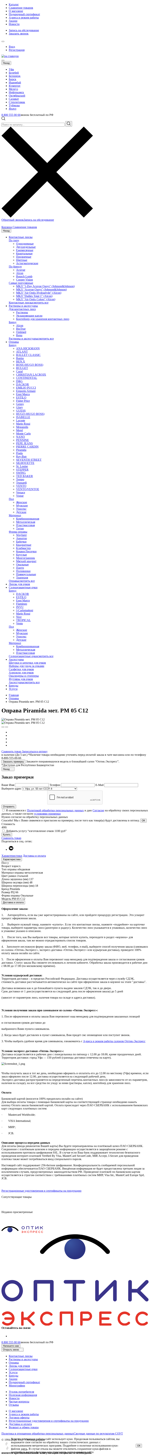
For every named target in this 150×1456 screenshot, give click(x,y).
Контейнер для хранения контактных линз (42, 318)
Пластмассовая (25, 525)
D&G (19, 381)
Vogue (20, 495)
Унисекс (21, 508)
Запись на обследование (24, 30)
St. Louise (22, 466)
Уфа (11, 69)
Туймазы (14, 105)
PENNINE (22, 440)
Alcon (19, 273)
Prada (19, 453)
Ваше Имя (7, 784)
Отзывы (14, 1404)
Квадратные (23, 544)
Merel (19, 430)
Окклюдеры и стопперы (24, 675)
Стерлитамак (17, 102)
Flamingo (21, 603)
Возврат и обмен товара (24, 1427)
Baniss (20, 358)
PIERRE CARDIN (27, 446)
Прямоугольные (26, 574)
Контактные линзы (21, 237)
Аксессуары (16, 659)
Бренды (13, 685)
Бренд (12, 322)
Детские (21, 512)
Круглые (21, 554)
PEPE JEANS (24, 443)
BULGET (22, 368)
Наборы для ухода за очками (26, 666)
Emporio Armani (25, 391)
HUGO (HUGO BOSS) (30, 413)
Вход (12, 46)
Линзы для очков (19, 584)
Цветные (21, 260)
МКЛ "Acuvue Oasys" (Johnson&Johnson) (41, 289)
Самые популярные (21, 282)
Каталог (14, 4)
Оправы (14, 341)
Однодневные (25, 243)
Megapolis (22, 427)
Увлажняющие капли (29, 315)
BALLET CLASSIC (28, 354)
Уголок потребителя (21, 1391)
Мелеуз (13, 89)
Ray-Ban (21, 456)
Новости (14, 24)
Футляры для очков (21, 679)
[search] (68, 124)
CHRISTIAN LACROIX (31, 374)
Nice (19, 616)
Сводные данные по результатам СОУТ (98, 1433)
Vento (19, 623)
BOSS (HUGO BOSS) (29, 364)
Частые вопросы (19, 1401)
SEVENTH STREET (29, 459)
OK (143, 820)
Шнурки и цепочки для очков (27, 662)
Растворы (22, 312)
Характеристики (11, 855)
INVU (20, 607)
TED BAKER (24, 476)
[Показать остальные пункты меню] (2, 41)
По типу (14, 240)
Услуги (13, 688)
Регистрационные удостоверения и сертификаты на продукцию (41, 1190)
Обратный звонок (12, 219)
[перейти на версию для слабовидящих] (6, 40)
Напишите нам (11, 1346)
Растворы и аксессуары (23, 305)
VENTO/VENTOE (27, 489)
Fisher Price (23, 400)
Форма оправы (18, 531)
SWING (21, 472)
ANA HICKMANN (28, 348)
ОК (138, 1445)
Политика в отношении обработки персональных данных (37, 1433)
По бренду (15, 266)
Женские (21, 502)
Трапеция (22, 577)
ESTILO (21, 397)
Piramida (21, 449)
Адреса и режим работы (24, 17)
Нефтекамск (16, 92)
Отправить (9, 806)
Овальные (22, 564)
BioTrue (21, 328)
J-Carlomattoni (24, 610)
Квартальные (24, 253)
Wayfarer (21, 535)
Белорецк (14, 75)
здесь (24, 1448)
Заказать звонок (19, 33)
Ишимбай (15, 82)
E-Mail (99, 784)
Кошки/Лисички (26, 551)
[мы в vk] (11, 849)
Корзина (7, 227)
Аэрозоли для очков (21, 672)
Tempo (20, 479)
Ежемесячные (24, 250)
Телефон (55, 784)
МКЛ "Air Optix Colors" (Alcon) (35, 299)
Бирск (12, 79)
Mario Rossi (23, 423)
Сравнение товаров (21, 7)
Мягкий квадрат (26, 561)
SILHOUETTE (25, 463)
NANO (20, 436)
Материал (15, 515)
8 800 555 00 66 (10, 114)
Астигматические (27, 263)
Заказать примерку (13, 761)
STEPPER (22, 469)
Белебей (14, 72)
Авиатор (21, 538)
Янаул (12, 108)
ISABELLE (23, 417)
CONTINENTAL (26, 377)
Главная (14, 695)
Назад (6, 63)
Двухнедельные (26, 246)
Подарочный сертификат (24, 14)
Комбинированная (27, 518)
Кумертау (14, 85)
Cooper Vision (24, 279)
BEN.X (20, 361)
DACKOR (22, 384)
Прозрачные (23, 256)
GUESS (21, 410)
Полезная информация (23, 1395)
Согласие (98, 810)
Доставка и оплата (34, 855)
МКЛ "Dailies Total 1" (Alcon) (34, 296)
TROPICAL (23, 620)
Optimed (21, 332)
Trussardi (21, 482)
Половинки (23, 571)
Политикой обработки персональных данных (55, 810)
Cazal (19, 371)
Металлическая (25, 521)
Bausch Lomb (24, 276)
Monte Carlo (23, 433)
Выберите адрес (11, 788)
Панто (20, 567)
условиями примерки (47, 813)
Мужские (22, 505)
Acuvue (20, 269)
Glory (19, 407)
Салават (14, 98)
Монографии (17, 1385)
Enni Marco (23, 394)
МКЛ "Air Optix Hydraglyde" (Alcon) (38, 292)
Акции (13, 20)
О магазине (16, 11)
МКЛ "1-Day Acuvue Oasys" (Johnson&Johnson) (45, 286)
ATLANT (22, 351)
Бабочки (21, 541)
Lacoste (20, 420)
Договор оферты (19, 1417)
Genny (20, 404)
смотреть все (40, 302)
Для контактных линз (22, 309)
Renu (19, 335)
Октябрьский (17, 95)
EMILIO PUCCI (26, 387)
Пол (11, 499)
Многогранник (25, 557)
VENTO (21, 485)
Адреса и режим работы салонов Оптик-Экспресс (114, 1041)
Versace (20, 492)
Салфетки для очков (21, 669)
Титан (20, 528)
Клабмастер (23, 548)
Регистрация (17, 49)
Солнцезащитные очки (23, 587)
